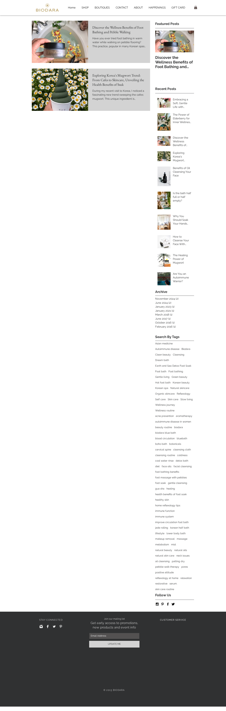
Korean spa (161, 388)
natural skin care (164, 555)
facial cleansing (183, 466)
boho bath (161, 443)
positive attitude (164, 572)
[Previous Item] (160, 41)
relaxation (186, 578)
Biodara (186, 349)
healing (170, 488)
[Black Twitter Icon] (173, 604)
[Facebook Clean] (47, 626)
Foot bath (160, 371)
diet (157, 466)
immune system (164, 516)
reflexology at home (166, 578)
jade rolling (161, 527)
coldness (182, 455)
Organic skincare (165, 393)
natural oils (180, 550)
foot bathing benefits (167, 471)
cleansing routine (165, 455)
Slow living (186, 399)
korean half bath (179, 527)
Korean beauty (181, 382)
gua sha (159, 488)
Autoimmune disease (167, 349)
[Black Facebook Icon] (168, 604)
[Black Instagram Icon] (157, 604)
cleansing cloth (182, 449)
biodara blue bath (165, 432)
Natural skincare (179, 388)
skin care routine (164, 589)
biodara (178, 427)
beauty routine (163, 427)
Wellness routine (164, 410)
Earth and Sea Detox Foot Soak (173, 365)
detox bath (182, 460)
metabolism (162, 544)
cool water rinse (164, 460)
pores (184, 566)
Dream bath (162, 360)
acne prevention (164, 416)
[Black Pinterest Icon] (162, 604)
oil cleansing (162, 561)
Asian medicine (164, 343)
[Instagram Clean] (41, 626)
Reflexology (183, 393)
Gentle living (162, 376)
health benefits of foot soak (171, 494)
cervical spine (163, 449)
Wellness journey (165, 404)
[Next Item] (188, 41)
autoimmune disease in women (173, 421)
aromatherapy (184, 416)
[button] (157, 7)
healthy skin (162, 499)
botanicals (175, 443)
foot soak (160, 483)
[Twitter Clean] (54, 626)
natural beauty (163, 550)
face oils (166, 466)
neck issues (183, 555)
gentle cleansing (177, 483)
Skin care (173, 399)
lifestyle (159, 533)
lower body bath (176, 533)
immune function (165, 510)
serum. (173, 583)
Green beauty (179, 376)
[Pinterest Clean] (60, 626)
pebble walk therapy (167, 566)
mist (173, 544)
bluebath (182, 438)
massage (182, 538)
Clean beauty (163, 354)
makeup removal (165, 538)
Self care (160, 399)
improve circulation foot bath (172, 522)
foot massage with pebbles (171, 477)
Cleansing (178, 354)
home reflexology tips (167, 505)
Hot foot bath (163, 382)
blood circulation (165, 438)
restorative (161, 583)
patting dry (178, 561)
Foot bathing (175, 371)
